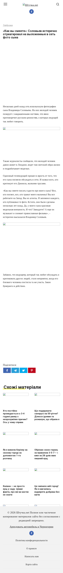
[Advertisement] (31, 73)
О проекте (31, 548)
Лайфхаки (8, 25)
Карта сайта (32, 564)
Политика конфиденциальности (32, 540)
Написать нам (32, 556)
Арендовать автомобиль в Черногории (31, 526)
